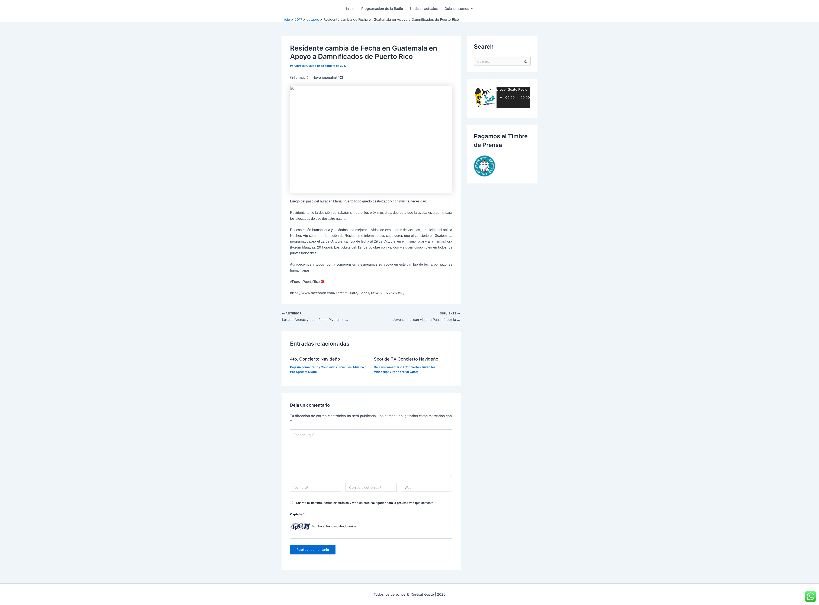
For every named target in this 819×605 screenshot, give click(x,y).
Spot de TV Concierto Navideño (406, 359)
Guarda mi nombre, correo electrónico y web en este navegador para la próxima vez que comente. (365, 503)
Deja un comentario (304, 367)
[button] (471, 8)
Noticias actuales (424, 8)
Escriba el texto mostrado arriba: (334, 526)
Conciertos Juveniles (336, 367)
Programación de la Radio (382, 8)
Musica (358, 367)
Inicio (350, 8)
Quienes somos (456, 8)
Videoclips (381, 372)
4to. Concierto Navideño (315, 359)
